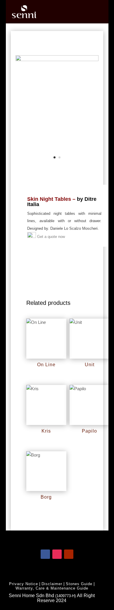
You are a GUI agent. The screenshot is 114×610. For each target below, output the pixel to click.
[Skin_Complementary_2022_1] (57, 59)
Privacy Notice (23, 584)
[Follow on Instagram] (57, 554)
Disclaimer (52, 584)
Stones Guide (79, 584)
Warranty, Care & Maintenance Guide (51, 588)
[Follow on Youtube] (68, 554)
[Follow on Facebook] (45, 554)
